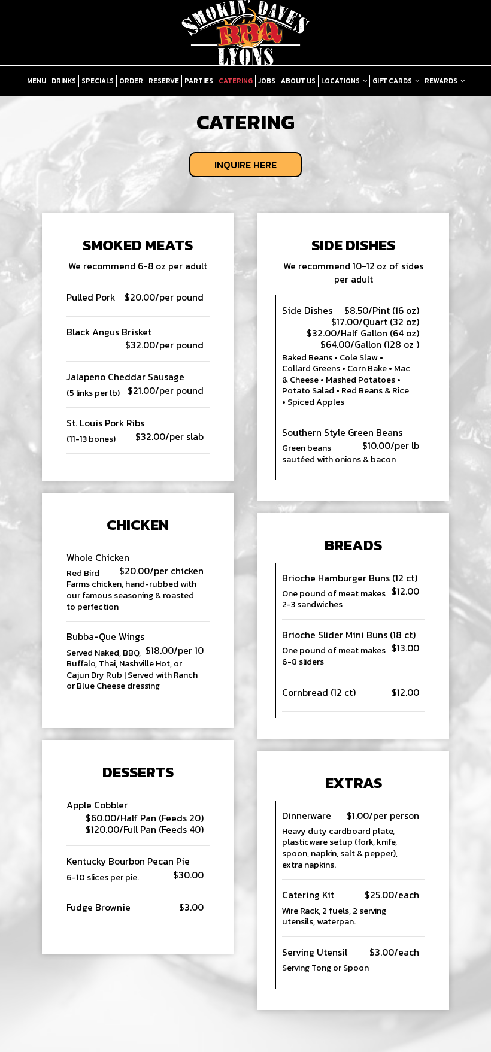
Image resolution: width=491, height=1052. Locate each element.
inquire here (233, 167)
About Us (298, 81)
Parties (198, 81)
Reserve (163, 81)
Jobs (266, 81)
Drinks (63, 81)
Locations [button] (341, 81)
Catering (236, 81)
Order (131, 81)
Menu (36, 81)
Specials (97, 81)
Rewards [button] (442, 81)
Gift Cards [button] (392, 81)
